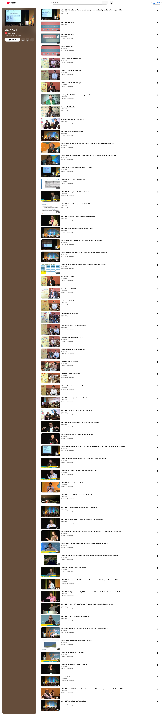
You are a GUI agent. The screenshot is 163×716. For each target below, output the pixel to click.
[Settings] (149, 3)
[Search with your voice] (111, 3)
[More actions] (32, 40)
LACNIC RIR (64, 12)
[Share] (27, 40)
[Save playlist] (23, 40)
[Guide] (3, 3)
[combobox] (77, 3)
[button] (19, 18)
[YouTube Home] (11, 2)
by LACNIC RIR (11, 33)
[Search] (105, 3)
